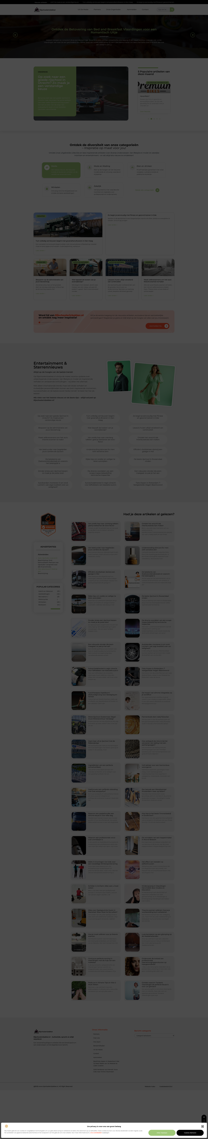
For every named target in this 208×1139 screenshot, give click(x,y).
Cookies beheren (190, 1133)
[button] (203, 1126)
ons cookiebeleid (96, 1132)
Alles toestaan (162, 1133)
